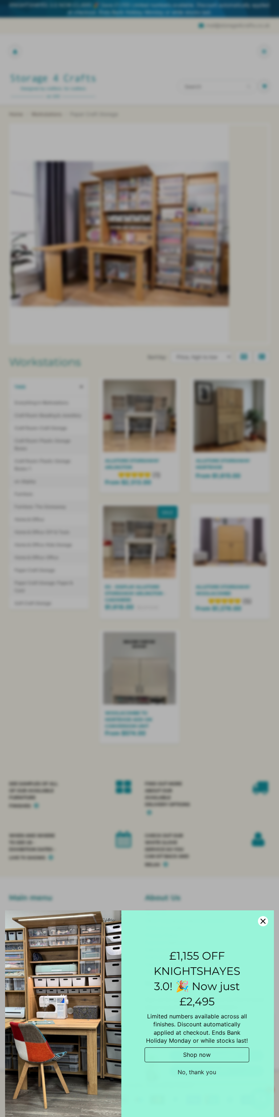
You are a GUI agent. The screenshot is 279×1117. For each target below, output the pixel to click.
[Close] (263, 921)
